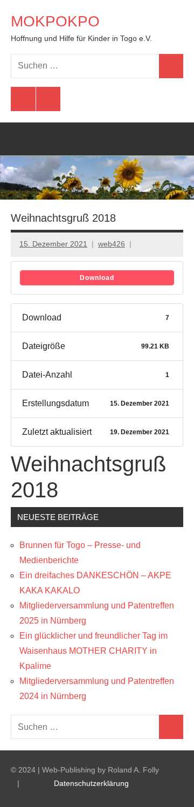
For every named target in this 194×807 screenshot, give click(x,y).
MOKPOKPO (55, 21)
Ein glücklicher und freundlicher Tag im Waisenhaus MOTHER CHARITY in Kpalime (93, 651)
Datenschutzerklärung (91, 783)
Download (97, 278)
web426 (111, 244)
